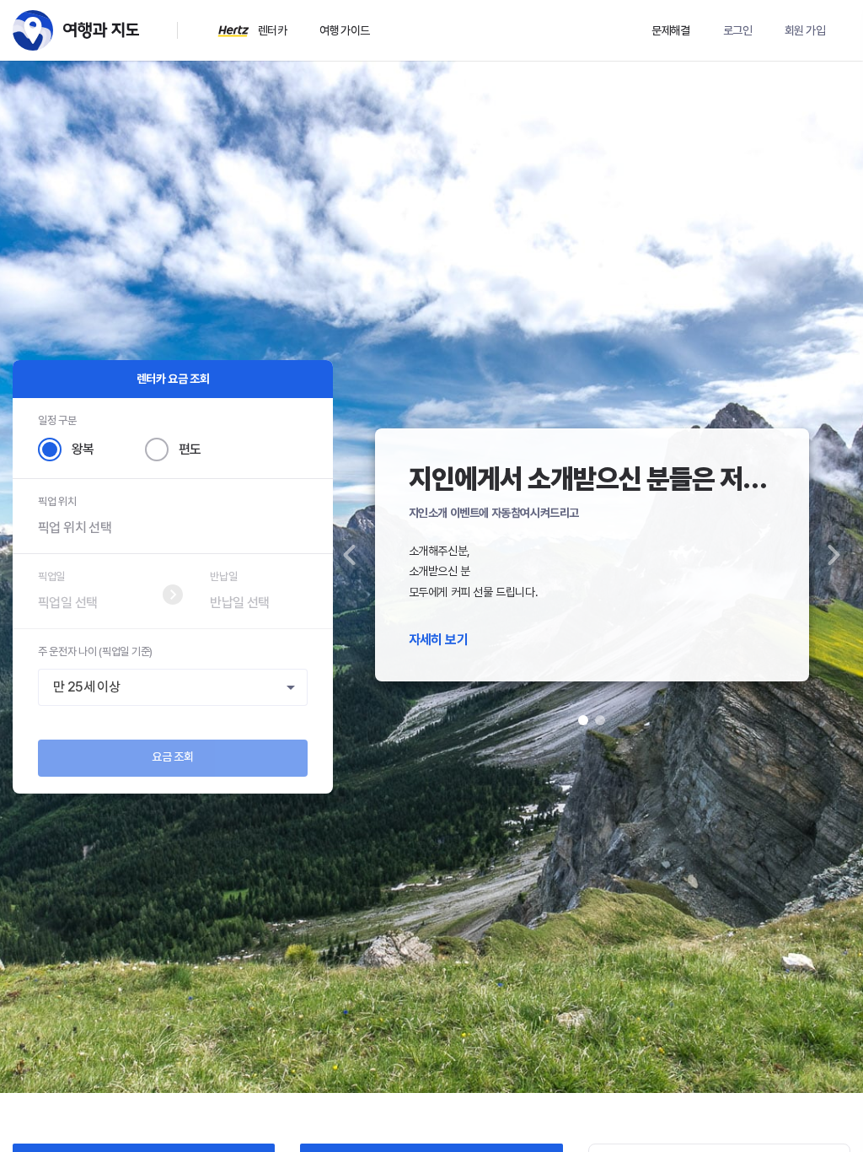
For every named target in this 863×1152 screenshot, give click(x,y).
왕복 (83, 449)
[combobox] (173, 687)
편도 (190, 449)
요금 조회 (172, 756)
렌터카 (272, 30)
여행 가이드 (344, 30)
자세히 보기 (438, 640)
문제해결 (670, 30)
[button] (349, 554)
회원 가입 (805, 30)
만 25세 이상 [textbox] (86, 687)
